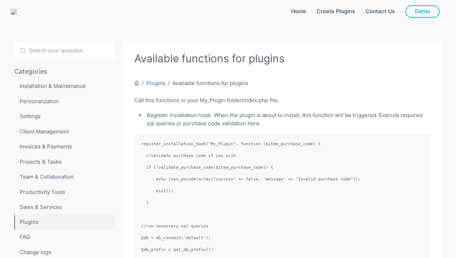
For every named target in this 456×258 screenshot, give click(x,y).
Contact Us (380, 11)
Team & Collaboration (47, 176)
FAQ (25, 236)
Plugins (29, 221)
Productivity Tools (42, 192)
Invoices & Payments (46, 146)
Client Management (44, 131)
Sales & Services (41, 207)
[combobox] (64, 50)
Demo (422, 11)
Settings (30, 116)
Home (298, 11)
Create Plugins (336, 11)
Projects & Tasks (41, 161)
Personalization (39, 101)
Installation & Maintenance (53, 86)
